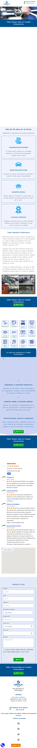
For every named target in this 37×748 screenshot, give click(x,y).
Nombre (5, 588)
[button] (18, 723)
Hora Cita (5, 630)
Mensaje (5, 637)
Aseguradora (6, 616)
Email (4, 595)
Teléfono (5, 602)
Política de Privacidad (29, 713)
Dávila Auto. (11, 463)
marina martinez (12, 491)
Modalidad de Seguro (9, 609)
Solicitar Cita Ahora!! (20, 707)
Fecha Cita (6, 623)
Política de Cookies (15, 713)
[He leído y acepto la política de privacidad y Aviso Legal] (6, 654)
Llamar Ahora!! (31, 1)
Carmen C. (10, 477)
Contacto (18, 715)
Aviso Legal (4, 713)
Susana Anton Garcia (14, 526)
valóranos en (9, 473)
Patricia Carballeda (13, 504)
